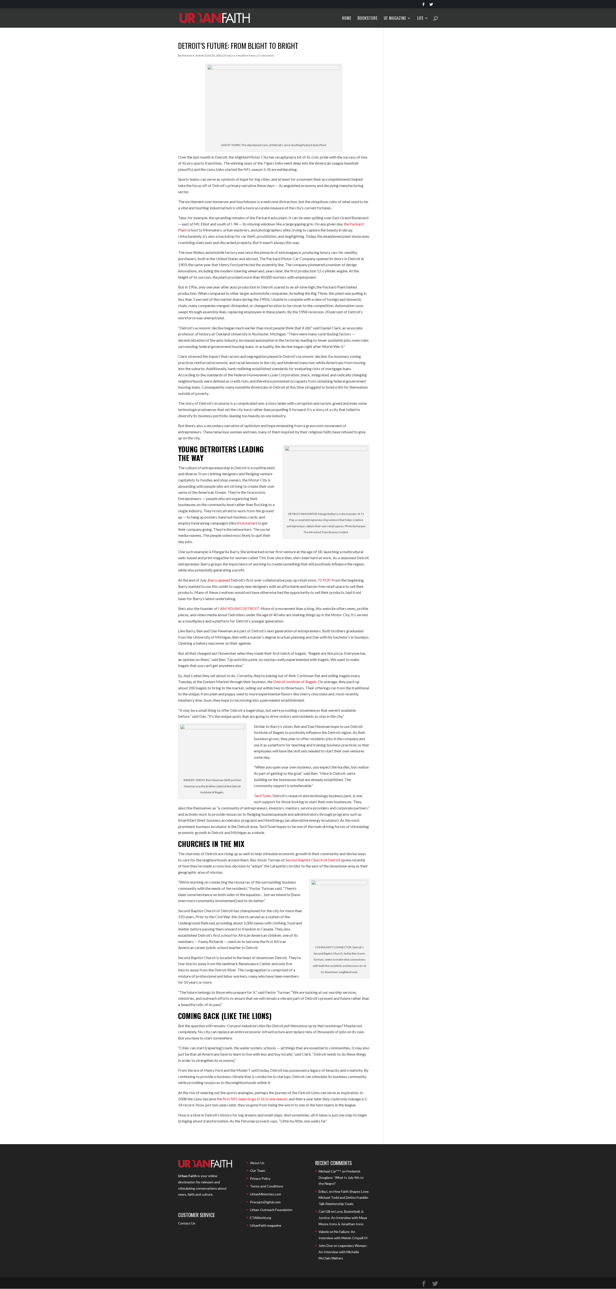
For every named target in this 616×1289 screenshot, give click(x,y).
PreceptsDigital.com (265, 1202)
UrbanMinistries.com (265, 1194)
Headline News (246, 55)
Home (346, 18)
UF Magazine (395, 18)
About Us (257, 1163)
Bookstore (368, 18)
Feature (230, 55)
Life (420, 18)
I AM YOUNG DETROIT (238, 608)
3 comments (266, 55)
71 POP (324, 580)
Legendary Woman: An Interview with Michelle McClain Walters (343, 1252)
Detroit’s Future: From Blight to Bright (238, 45)
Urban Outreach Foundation (271, 1210)
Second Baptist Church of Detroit (312, 860)
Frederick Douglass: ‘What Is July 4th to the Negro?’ (341, 1177)
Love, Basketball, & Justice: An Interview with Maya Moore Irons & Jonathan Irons (343, 1217)
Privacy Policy (260, 1178)
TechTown (262, 795)
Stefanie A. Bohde (192, 55)
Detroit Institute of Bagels (295, 681)
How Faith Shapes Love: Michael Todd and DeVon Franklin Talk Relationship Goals (344, 1197)
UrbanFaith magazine (265, 1225)
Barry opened (219, 580)
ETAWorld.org (260, 1218)
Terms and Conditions (266, 1186)
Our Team (257, 1170)
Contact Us (186, 1223)
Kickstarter (246, 523)
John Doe (326, 1246)
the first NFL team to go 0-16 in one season (252, 1099)
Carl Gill (324, 1211)
